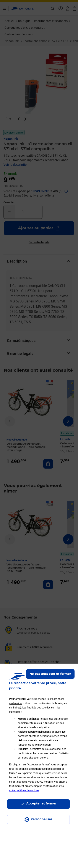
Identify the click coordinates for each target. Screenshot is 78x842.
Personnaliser (41, 819)
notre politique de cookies (24, 790)
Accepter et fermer (41, 803)
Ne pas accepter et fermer (50, 673)
